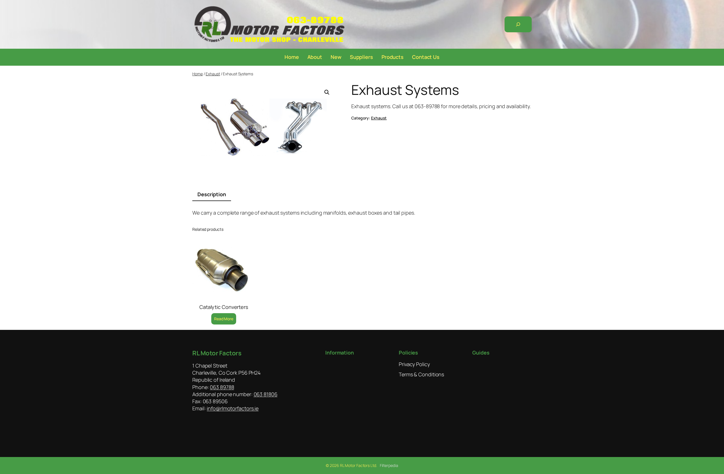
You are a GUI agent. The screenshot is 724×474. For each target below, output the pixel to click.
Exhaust (213, 73)
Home (197, 73)
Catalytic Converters (223, 307)
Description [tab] (211, 194)
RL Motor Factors (216, 353)
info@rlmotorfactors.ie (232, 408)
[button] (327, 92)
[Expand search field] (518, 24)
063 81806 (265, 394)
